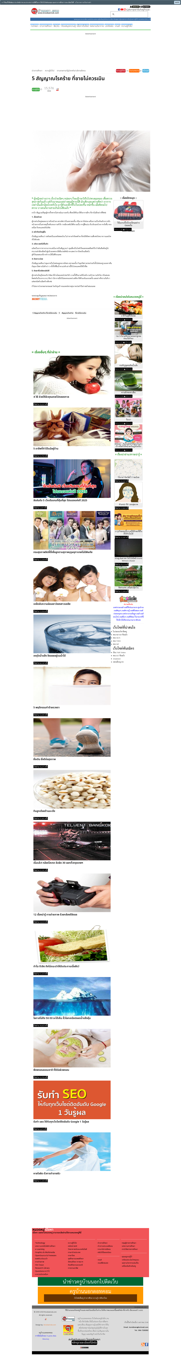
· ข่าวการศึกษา (102, 1243)
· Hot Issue (39, 1265)
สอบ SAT (116, 644)
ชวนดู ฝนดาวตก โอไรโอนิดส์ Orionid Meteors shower (128, 559)
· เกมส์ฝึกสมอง (102, 1263)
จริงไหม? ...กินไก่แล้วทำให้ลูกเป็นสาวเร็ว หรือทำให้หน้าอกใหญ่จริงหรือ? (128, 445)
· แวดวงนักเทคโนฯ (41, 1274)
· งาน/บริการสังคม (104, 1249)
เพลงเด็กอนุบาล (118, 662)
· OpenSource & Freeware (45, 1255)
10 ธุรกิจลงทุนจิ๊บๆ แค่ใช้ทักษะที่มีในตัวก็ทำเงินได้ (128, 532)
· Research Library (42, 1268)
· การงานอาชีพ (72, 1268)
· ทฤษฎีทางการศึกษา (128, 1243)
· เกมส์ (99, 1259)
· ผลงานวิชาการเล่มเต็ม (130, 1263)
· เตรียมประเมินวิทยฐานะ (130, 1259)
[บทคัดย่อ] (109, 25)
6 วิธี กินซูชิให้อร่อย (128, 316)
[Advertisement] (90, 50)
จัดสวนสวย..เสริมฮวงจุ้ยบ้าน (128, 587)
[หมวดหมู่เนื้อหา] (82, 25)
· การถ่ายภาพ (39, 1261)
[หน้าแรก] (34, 25)
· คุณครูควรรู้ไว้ (126, 1256)
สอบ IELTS (116, 638)
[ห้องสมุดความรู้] (68, 25)
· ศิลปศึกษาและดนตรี (75, 1265)
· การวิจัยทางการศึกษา (129, 1249)
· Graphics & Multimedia (44, 1252)
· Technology (39, 1243)
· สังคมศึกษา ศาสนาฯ (75, 1261)
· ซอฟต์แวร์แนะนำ (41, 1258)
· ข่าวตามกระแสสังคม (105, 1246)
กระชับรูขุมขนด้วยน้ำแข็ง (128, 365)
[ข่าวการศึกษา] (45, 25)
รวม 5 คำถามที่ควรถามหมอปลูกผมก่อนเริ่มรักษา (128, 337)
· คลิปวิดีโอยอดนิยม (104, 1252)
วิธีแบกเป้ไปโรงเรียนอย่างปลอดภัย (128, 224)
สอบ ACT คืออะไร (119, 655)
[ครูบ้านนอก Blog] (56, 25)
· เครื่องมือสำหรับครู (128, 1266)
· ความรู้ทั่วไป (72, 1243)
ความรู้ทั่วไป (49, 70)
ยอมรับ (177, 2)
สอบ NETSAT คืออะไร (120, 635)
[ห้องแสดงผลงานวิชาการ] (97, 25)
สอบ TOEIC (117, 641)
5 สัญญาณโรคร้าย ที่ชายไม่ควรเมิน (45, 313)
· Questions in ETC (42, 1271)
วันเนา (128, 419)
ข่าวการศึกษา (37, 70)
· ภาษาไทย (71, 1255)
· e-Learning (39, 1249)
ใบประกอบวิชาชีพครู (120, 631)
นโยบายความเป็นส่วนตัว (83, 2)
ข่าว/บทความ (134, 70)
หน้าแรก (145, 70)
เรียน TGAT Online (119, 652)
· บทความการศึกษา (128, 1246)
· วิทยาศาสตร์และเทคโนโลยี (77, 1249)
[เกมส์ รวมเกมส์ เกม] (117, 25)
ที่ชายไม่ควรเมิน (80, 313)
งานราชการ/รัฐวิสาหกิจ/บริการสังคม (71, 70)
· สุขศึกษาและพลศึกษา (75, 1258)
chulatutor (117, 659)
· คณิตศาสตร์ (72, 1246)
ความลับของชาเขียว (128, 392)
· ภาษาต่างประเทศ (73, 1252)
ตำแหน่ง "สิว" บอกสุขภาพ (128, 504)
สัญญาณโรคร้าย (67, 313)
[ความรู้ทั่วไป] (127, 25)
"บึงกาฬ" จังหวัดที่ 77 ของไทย (128, 477)
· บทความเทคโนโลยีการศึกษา (44, 1246)
